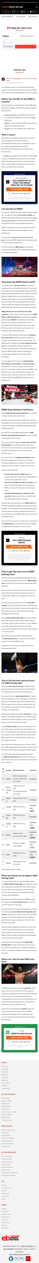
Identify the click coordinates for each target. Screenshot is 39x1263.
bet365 (8, 779)
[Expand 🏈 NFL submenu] (18, 11)
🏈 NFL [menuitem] (14, 12)
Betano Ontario (6, 1117)
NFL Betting (5, 1066)
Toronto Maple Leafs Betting (10, 1172)
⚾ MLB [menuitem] (32, 12)
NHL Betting (5, 1069)
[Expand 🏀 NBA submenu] (27, 11)
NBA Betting (5, 1075)
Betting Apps (5, 1133)
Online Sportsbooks (7, 1167)
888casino (4, 1225)
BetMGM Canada (6, 1106)
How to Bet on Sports (8, 1143)
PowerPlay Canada (7, 1120)
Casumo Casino (6, 1222)
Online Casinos (6, 1170)
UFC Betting (5, 1072)
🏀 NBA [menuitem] (23, 12)
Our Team (4, 1191)
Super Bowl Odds (6, 1156)
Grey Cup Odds (6, 1164)
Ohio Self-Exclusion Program (19, 1254)
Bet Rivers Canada (7, 1114)
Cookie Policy (5, 1196)
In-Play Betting (6, 1146)
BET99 (8, 835)
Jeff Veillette (17, 78)
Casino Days (5, 1211)
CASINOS (4, 1209)
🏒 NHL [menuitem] (5, 12)
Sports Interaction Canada (9, 1112)
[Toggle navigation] (36, 7)
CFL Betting (5, 1077)
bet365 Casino (6, 1217)
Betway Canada (6, 1109)
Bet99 (6, 123)
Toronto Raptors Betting (8, 1175)
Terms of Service (6, 1188)
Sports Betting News (7, 1141)
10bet (8, 844)
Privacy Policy (5, 1193)
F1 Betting (4, 1085)
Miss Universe (32, 16)
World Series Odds (7, 1162)
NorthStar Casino (6, 1214)
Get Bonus (33, 779)
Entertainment (7, 16)
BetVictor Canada (6, 1101)
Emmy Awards (20, 16)
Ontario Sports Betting (8, 1138)
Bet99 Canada (5, 1104)
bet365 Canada (6, 1098)
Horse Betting (5, 1083)
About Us (4, 1185)
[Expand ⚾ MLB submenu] (36, 11)
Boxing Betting (6, 1088)
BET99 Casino (5, 1228)
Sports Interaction (11, 115)
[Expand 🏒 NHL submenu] (9, 11)
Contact (4, 1199)
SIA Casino (4, 1220)
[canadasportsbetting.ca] (12, 7)
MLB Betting (5, 1080)
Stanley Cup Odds (7, 1159)
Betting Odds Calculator (8, 1130)
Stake (8, 854)
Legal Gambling (6, 1135)
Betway (7, 128)
